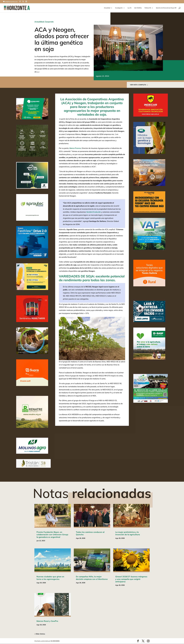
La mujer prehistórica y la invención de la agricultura (127, 533)
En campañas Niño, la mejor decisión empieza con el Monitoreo (92, 577)
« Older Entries (39, 634)
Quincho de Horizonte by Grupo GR (166, 8)
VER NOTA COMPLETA (138, 85)
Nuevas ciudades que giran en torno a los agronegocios (50, 577)
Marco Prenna (75, 148)
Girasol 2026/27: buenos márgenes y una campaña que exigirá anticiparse (131, 579)
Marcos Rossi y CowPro (47, 621)
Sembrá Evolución (93, 212)
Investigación (119, 8)
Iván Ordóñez (138, 8)
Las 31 (129, 8)
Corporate (49, 22)
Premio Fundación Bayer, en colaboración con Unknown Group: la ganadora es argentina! (52, 534)
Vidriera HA (147, 8)
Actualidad (107, 8)
